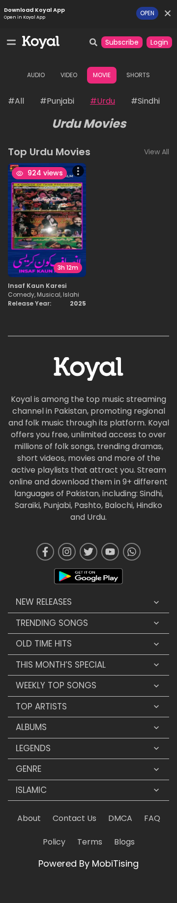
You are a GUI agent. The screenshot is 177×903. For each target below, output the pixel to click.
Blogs (124, 841)
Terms (89, 841)
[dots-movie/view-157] (82, 171)
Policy (54, 841)
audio (36, 75)
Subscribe (122, 42)
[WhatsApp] (132, 552)
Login (159, 42)
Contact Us (74, 818)
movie (102, 75)
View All (156, 152)
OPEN (147, 13)
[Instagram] (67, 552)
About (29, 818)
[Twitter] (88, 552)
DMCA (120, 818)
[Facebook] (45, 552)
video (68, 75)
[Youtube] (110, 552)
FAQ (152, 818)
